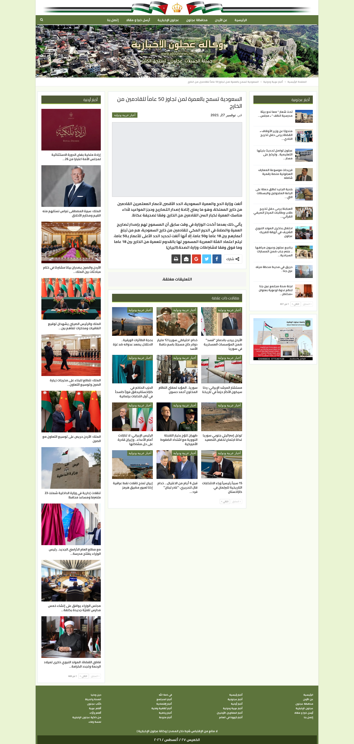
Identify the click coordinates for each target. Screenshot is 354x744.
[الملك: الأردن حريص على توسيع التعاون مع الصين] (71, 411)
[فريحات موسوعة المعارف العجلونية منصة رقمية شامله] (304, 174)
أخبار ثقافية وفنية (161, 708)
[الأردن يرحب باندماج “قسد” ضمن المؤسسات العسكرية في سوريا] (221, 321)
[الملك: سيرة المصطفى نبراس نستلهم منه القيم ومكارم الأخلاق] (71, 186)
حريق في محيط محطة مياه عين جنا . (274, 268)
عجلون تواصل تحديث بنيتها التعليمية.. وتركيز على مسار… (275, 154)
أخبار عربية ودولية (124, 115)
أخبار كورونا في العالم (231, 717)
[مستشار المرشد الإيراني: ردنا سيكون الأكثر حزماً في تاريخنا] (221, 369)
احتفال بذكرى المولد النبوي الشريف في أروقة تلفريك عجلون (274, 231)
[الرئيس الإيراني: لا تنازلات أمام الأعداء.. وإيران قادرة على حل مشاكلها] (132, 416)
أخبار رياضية (165, 713)
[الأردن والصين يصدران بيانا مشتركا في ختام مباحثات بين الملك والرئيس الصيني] (71, 242)
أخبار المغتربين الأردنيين (230, 713)
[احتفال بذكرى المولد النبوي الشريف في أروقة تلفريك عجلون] (304, 232)
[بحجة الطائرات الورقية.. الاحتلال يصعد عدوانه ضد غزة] (132, 321)
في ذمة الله (165, 695)
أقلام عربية (95, 708)
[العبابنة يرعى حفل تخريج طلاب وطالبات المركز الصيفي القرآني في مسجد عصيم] (304, 213)
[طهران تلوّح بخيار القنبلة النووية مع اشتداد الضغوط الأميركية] (177, 416)
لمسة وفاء (94, 722)
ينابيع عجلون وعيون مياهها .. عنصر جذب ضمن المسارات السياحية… (274, 251)
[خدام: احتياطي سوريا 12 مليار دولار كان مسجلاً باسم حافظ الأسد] (177, 321)
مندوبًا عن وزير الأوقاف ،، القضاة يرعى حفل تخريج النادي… (276, 134)
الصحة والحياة (93, 699)
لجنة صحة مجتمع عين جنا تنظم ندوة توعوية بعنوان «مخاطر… (276, 290)
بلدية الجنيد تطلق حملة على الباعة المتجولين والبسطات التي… (274, 193)
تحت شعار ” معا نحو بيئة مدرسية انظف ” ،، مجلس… (275, 113)
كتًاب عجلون (94, 704)
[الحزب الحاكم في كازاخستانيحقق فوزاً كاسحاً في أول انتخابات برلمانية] (132, 369)
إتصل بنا (113, 20)
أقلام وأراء (95, 713)
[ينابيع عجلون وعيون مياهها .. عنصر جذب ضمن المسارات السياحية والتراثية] (304, 252)
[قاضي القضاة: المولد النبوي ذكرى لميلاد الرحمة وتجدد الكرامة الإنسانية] (71, 637)
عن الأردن (221, 20)
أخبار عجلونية (235, 699)
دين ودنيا (96, 695)
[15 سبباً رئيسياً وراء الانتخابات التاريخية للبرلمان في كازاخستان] (221, 464)
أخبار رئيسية (236, 695)
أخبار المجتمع (164, 699)
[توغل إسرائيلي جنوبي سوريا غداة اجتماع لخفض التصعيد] (221, 416)
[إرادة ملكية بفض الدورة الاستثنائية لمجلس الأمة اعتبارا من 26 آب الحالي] (71, 129)
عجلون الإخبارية (168, 20)
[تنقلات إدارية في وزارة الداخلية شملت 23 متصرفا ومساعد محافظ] (71, 468)
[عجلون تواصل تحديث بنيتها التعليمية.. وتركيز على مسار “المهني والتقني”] (304, 155)
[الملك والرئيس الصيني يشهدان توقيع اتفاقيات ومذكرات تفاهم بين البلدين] (71, 299)
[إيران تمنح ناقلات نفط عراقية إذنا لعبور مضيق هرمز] (132, 464)
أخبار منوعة (165, 717)
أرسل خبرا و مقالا (138, 20)
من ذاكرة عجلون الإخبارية (86, 717)
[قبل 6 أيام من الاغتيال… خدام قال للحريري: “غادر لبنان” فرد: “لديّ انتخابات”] (177, 464)
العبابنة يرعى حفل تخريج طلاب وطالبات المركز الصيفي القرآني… (273, 212)
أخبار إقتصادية (164, 704)
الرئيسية (241, 20)
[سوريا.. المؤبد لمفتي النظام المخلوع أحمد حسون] (177, 369)
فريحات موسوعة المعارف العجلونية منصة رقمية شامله (275, 173)
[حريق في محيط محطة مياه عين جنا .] (304, 271)
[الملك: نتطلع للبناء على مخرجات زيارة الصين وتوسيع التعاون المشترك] (71, 355)
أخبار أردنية (237, 704)
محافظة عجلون (196, 20)
